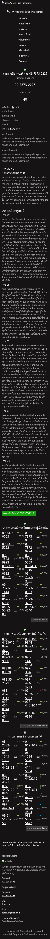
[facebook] (45, 3)
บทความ (23, 45)
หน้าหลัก (23, 18)
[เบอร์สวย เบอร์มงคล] (25, 11)
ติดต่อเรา (23, 61)
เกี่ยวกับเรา (24, 55)
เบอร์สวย (23, 29)
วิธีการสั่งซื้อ (24, 50)
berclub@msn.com (11, 912)
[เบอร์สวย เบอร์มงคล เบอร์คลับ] (17, 3)
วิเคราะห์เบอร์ (25, 34)
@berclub (6, 904)
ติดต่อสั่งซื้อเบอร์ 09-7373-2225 (18, 513)
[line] (47, 3)
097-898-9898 (8, 881)
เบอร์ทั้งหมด (24, 23)
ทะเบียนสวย (24, 39)
